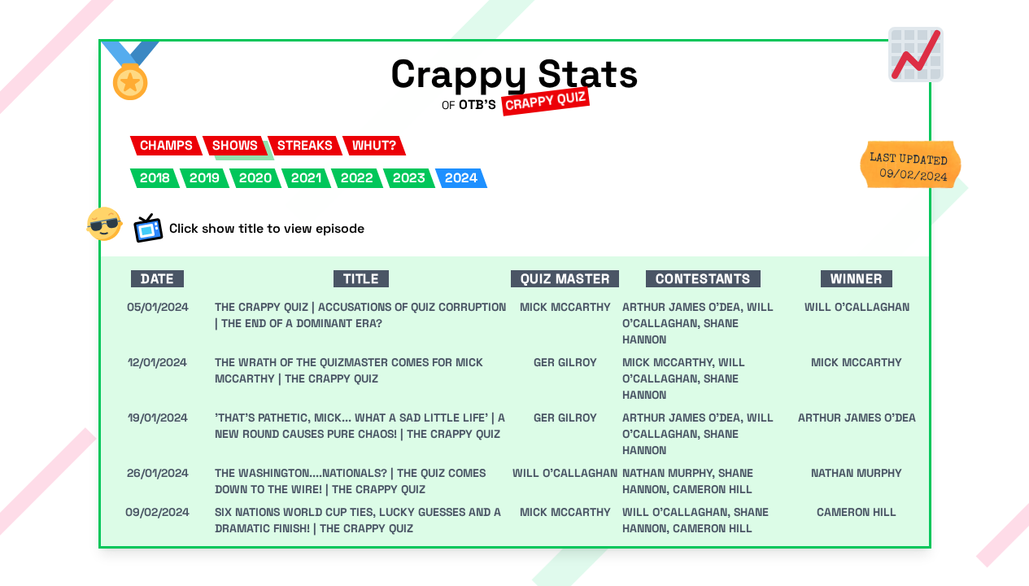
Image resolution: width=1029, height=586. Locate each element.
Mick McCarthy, (670, 362)
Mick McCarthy (856, 362)
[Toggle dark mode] (104, 224)
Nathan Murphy (856, 473)
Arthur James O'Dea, (684, 307)
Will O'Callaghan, (678, 512)
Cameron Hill (712, 489)
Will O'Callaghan (856, 307)
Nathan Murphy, (670, 473)
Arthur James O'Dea (857, 417)
